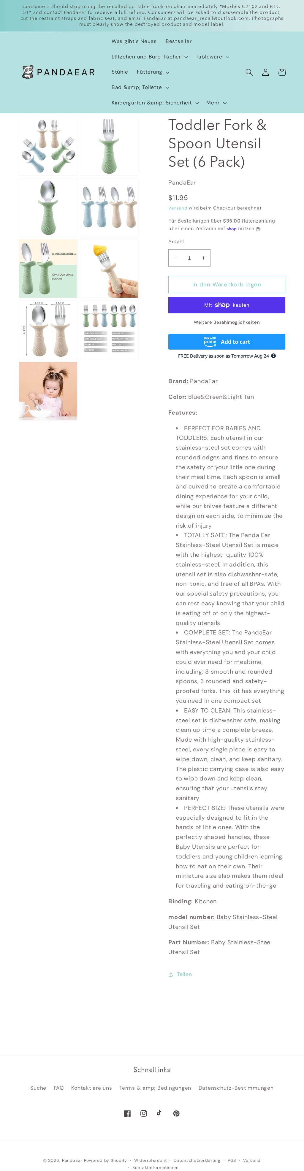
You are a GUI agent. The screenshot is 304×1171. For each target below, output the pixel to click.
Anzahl (176, 241)
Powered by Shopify (105, 1160)
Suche (38, 1088)
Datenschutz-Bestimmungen (236, 1088)
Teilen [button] (184, 974)
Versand (177, 208)
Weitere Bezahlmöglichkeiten (227, 322)
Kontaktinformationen (155, 1167)
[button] (149, 57)
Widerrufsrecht (150, 1160)
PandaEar (72, 1160)
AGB (232, 1160)
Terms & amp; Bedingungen (155, 1088)
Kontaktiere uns (91, 1088)
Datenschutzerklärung (197, 1160)
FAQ (59, 1088)
